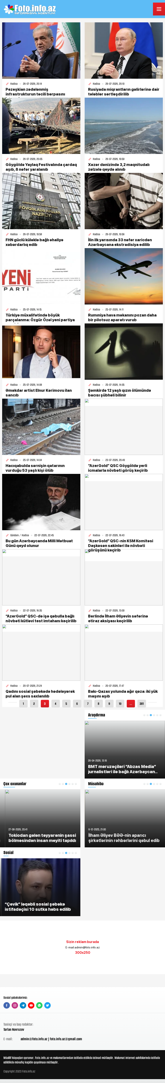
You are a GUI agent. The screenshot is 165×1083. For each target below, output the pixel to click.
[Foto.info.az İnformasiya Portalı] (30, 9)
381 (142, 703)
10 (120, 703)
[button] (60, 784)
